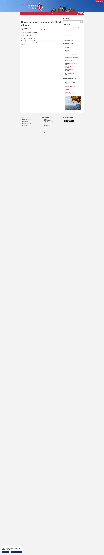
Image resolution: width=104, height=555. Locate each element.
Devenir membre (99, 1)
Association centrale (27, 119)
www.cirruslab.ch (71, 132)
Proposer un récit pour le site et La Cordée (73, 27)
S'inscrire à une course (69, 40)
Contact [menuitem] (80, 13)
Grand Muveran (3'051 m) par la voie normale (73, 46)
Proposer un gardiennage (69, 29)
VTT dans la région (68, 60)
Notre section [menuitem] (23, 14)
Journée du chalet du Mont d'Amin (71, 57)
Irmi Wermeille (67, 92)
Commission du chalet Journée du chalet (72, 80)
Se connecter (23, 44)
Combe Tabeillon (68, 51)
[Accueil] (32, 6)
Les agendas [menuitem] (47, 14)
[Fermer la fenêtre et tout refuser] (22, 546)
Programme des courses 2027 (70, 48)
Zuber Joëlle (67, 89)
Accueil (22, 18)
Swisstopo (25, 125)
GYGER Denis (67, 83)
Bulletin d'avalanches (27, 123)
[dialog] (12, 550)
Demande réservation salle (70, 31)
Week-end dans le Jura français (71, 63)
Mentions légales (47, 125)
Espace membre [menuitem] (54, 14)
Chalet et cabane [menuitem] (32, 14)
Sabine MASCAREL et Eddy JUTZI (71, 86)
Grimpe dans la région (69, 66)
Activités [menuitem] (39, 14)
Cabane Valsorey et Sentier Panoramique (72, 54)
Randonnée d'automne (69, 69)
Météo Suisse (25, 121)
